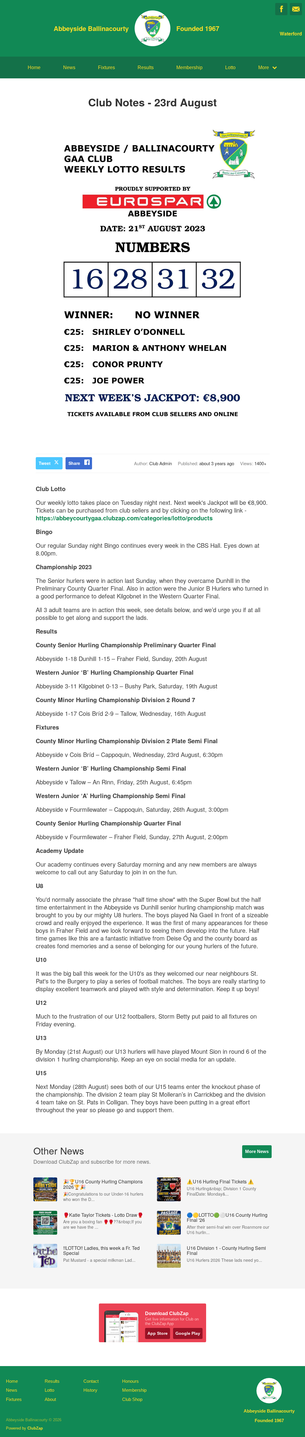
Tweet (45, 463)
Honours (130, 1381)
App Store (157, 1333)
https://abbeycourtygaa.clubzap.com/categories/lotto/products (124, 517)
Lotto (230, 67)
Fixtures (106, 67)
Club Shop (132, 1399)
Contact (91, 1381)
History (90, 1390)
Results (146, 67)
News (69, 67)
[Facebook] (281, 9)
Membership (189, 67)
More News (257, 1151)
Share (74, 463)
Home (34, 67)
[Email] (296, 9)
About (50, 1399)
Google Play (187, 1333)
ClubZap (35, 1428)
